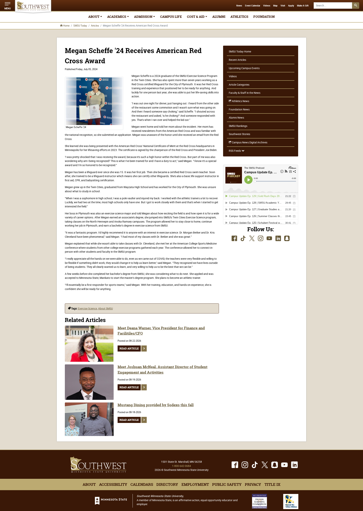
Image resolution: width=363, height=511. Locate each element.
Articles (95, 25)
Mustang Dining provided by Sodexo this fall (156, 405)
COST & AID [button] (196, 17)
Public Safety (227, 484)
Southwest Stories (239, 134)
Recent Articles (237, 60)
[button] (7, 5)
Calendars (141, 484)
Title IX (272, 484)
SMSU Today (80, 25)
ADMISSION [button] (143, 17)
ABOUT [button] (93, 17)
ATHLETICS (239, 17)
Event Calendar (252, 5)
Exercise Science (87, 308)
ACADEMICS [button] (116, 17)
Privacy (253, 484)
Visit (283, 5)
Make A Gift (303, 5)
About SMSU (105, 308)
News (239, 5)
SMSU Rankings (238, 126)
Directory (167, 484)
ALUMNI (218, 17)
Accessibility (113, 484)
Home (66, 25)
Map (275, 5)
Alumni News (236, 117)
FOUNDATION (264, 17)
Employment (195, 484)
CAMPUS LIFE (171, 17)
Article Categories (239, 84)
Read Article (129, 348)
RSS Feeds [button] (235, 150)
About (89, 484)
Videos (266, 5)
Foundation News (239, 109)
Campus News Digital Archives (249, 142)
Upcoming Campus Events (244, 68)
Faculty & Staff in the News (244, 93)
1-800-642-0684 (181, 466)
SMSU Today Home (240, 51)
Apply (291, 5)
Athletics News (240, 101)
